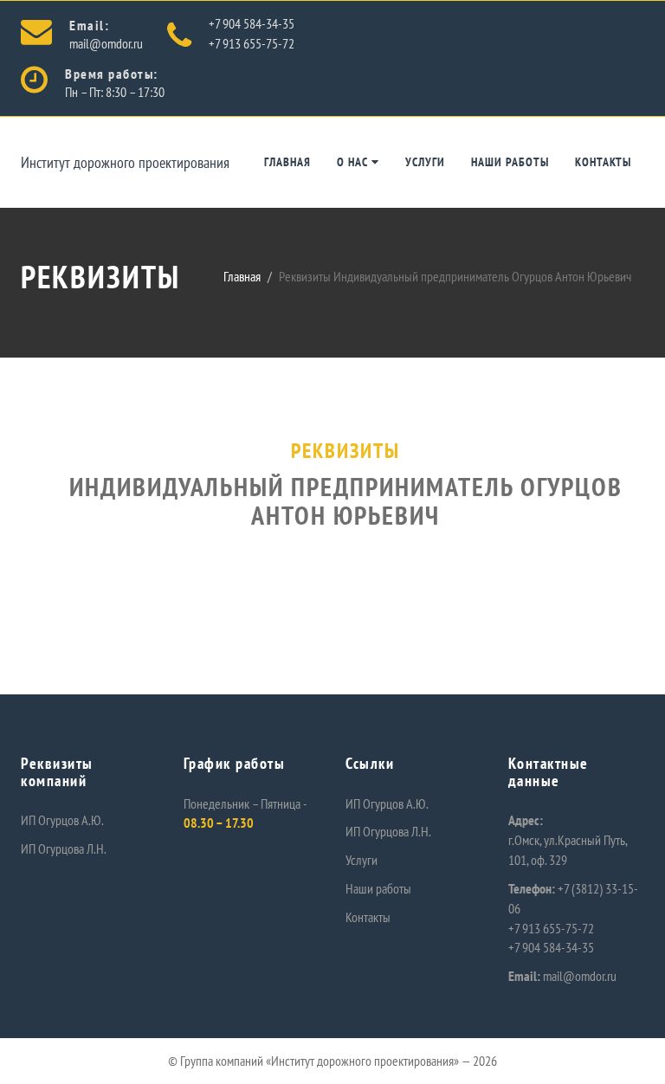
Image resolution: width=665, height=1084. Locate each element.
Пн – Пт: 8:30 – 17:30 (115, 91)
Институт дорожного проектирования (125, 162)
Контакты (603, 162)
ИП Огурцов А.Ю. (62, 820)
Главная (287, 162)
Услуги (425, 162)
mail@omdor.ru (106, 43)
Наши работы (510, 162)
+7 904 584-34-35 (251, 23)
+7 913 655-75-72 (251, 43)
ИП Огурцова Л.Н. (64, 848)
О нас (354, 162)
